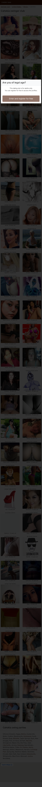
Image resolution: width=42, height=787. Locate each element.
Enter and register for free (21, 98)
